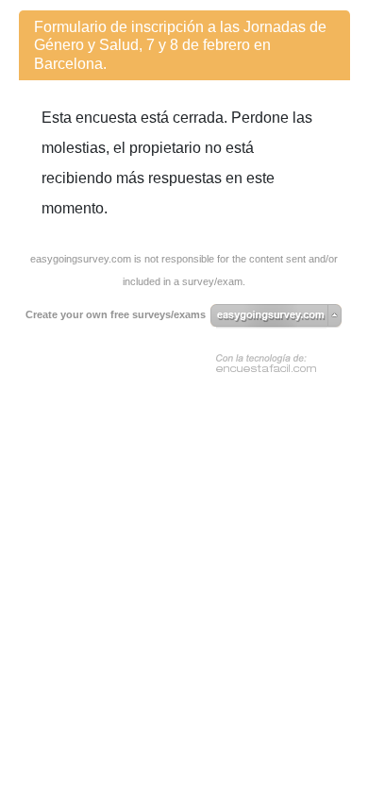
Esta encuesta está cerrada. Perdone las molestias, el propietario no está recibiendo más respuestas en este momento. (177, 163)
